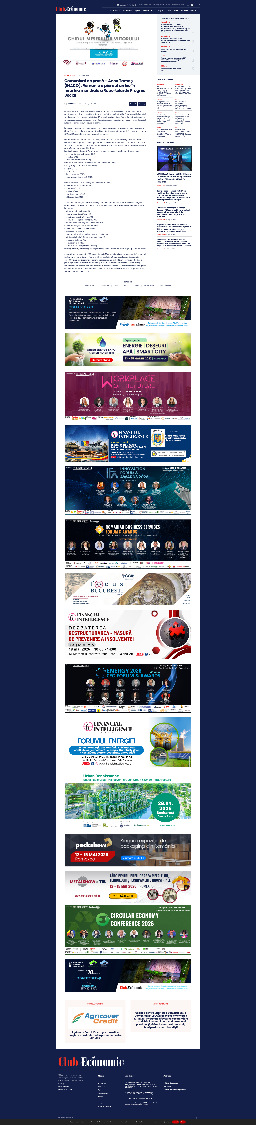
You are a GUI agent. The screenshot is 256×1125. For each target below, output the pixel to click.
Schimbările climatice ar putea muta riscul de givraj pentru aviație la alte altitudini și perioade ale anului (183, 119)
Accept (175, 1122)
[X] (135, 104)
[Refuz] (253, 1122)
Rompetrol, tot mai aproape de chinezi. (173, 50)
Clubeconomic (75, 104)
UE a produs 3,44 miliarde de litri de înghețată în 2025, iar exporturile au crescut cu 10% (165, 105)
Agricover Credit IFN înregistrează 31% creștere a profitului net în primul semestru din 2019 (95, 1035)
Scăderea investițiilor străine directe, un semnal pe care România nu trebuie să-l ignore (164, 133)
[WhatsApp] (144, 104)
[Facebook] (199, 5)
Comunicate (70, 75)
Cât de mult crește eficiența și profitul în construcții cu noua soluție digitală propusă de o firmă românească (164, 91)
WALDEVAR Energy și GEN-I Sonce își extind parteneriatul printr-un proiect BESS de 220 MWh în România (183, 90)
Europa (159, 99)
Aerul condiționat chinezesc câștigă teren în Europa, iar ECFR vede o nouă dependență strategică (164, 119)
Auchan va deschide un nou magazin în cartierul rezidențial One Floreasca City (175, 40)
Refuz (183, 1122)
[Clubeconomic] (66, 104)
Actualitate (165, 22)
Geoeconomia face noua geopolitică (171, 69)
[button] (192, 5)
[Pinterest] (140, 104)
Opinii (163, 55)
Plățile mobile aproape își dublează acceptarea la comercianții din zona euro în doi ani (183, 133)
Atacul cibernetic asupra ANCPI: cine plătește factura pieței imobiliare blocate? (174, 60)
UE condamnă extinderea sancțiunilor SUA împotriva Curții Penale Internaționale (183, 105)
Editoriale (164, 66)
